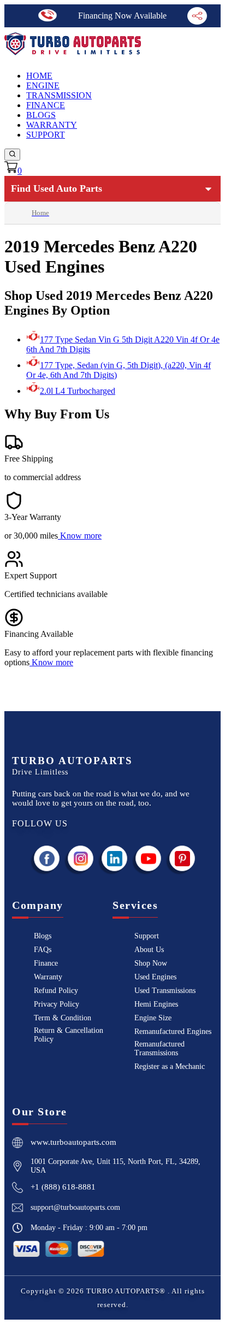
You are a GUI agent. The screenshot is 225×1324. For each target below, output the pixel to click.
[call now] (47, 15)
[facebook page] (47, 858)
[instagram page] (80, 858)
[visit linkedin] (114, 858)
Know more (81, 535)
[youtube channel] (148, 858)
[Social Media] (197, 16)
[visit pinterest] (182, 858)
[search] (12, 155)
